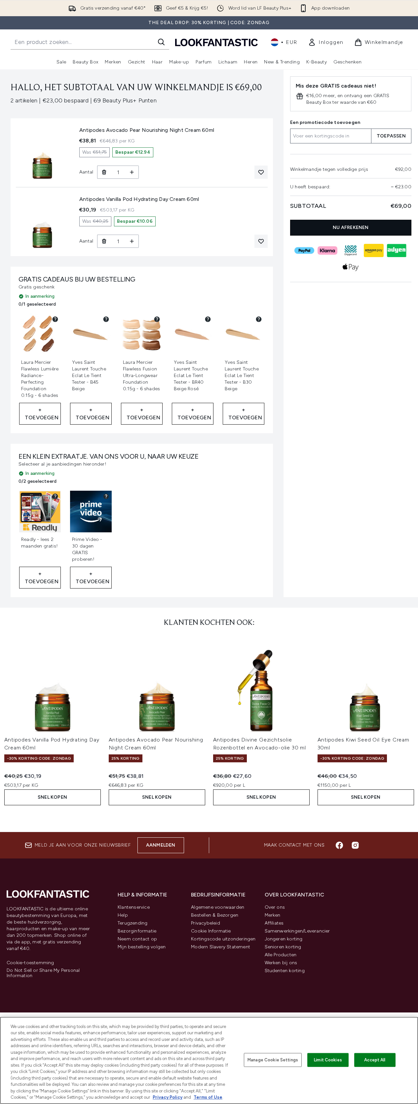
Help (123, 915)
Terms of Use (208, 1097)
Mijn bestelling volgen (142, 947)
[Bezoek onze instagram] (355, 845)
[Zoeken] (161, 42)
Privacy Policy (167, 1097)
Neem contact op (137, 939)
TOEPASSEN (391, 136)
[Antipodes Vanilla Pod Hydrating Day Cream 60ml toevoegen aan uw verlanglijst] (261, 241)
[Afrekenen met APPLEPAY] (351, 267)
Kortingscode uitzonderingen (223, 939)
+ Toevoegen (41, 413)
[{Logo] (216, 42)
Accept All (374, 1059)
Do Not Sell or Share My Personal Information (43, 973)
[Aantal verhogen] (132, 172)
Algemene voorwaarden (217, 907)
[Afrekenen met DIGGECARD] (351, 250)
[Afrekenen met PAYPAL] (304, 250)
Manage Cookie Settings (272, 1059)
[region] (209, 1060)
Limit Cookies (328, 1059)
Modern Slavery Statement (220, 947)
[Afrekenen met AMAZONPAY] (374, 250)
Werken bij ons (281, 963)
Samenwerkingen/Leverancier (297, 931)
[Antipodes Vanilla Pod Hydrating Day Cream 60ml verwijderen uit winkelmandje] (104, 241)
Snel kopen (52, 797)
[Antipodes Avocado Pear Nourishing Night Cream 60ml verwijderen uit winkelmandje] (104, 172)
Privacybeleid (205, 923)
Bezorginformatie (137, 931)
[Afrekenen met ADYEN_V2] (397, 250)
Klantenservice (134, 907)
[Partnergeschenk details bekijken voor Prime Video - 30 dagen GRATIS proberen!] (106, 496)
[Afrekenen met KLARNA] (328, 250)
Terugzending (132, 923)
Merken (273, 915)
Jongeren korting (284, 939)
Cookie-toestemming (30, 963)
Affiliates (274, 923)
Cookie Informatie (211, 931)
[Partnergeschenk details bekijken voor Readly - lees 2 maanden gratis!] (55, 496)
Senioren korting (283, 947)
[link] (326, 42)
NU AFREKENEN (350, 227)
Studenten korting (285, 970)
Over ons (275, 907)
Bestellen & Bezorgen (214, 915)
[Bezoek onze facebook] (339, 845)
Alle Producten (281, 955)
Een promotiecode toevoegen (325, 122)
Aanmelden (160, 845)
